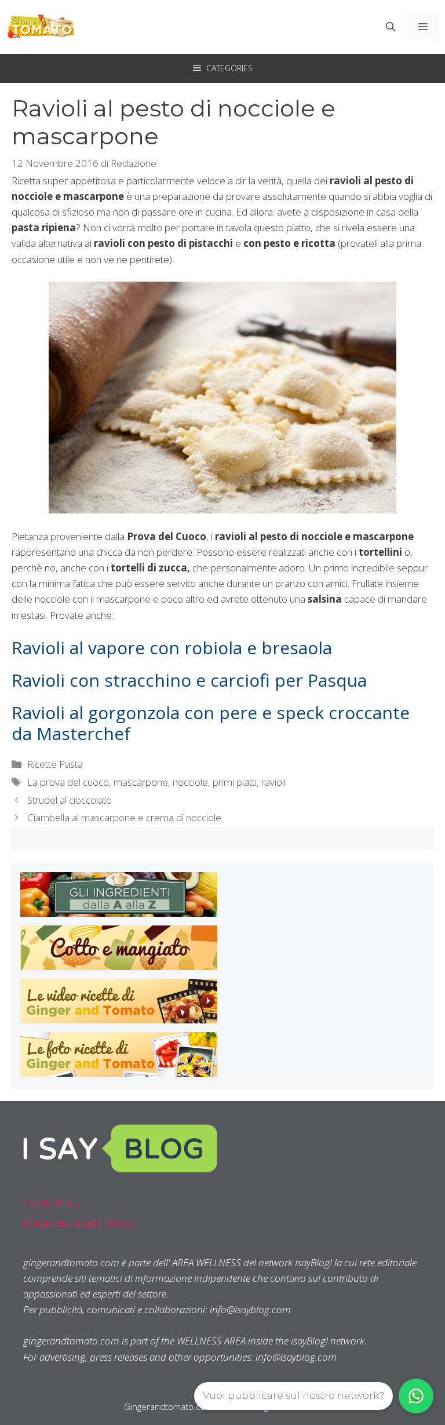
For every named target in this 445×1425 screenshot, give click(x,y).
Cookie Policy (51, 1202)
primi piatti (235, 782)
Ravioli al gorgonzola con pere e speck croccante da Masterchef (211, 723)
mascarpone (141, 782)
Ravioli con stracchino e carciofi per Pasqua (189, 680)
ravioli (273, 782)
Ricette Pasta (55, 764)
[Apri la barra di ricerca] (390, 26)
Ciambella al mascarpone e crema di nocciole (124, 817)
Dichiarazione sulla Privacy (78, 1223)
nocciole (190, 782)
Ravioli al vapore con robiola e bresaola (172, 647)
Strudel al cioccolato (69, 800)
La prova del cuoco (68, 782)
